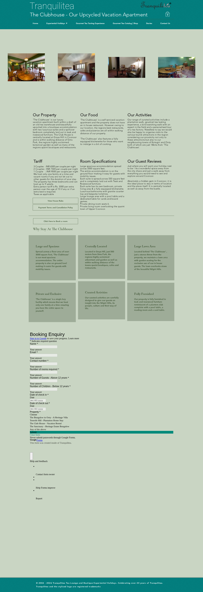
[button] (167, 14)
